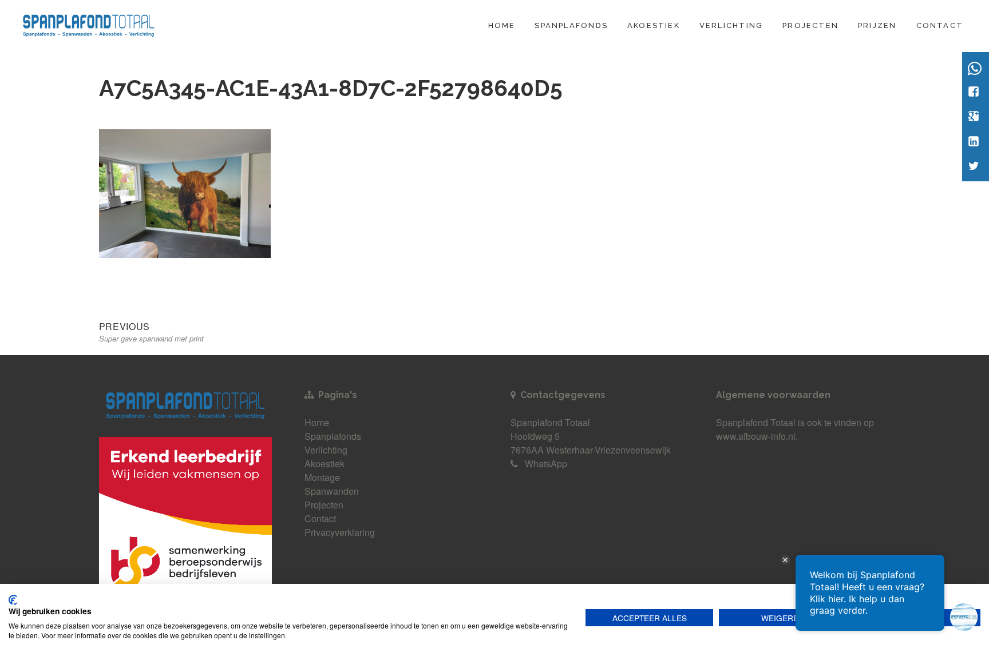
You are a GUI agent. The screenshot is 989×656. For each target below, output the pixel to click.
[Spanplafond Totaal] (88, 23)
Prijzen (877, 25)
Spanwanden (331, 491)
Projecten (810, 25)
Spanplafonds (571, 25)
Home (502, 25)
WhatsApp (546, 463)
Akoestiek (653, 25)
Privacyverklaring (339, 532)
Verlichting (731, 25)
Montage (322, 477)
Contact (939, 25)
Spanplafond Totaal (756, 422)
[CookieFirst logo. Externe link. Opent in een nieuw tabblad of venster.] (13, 600)
